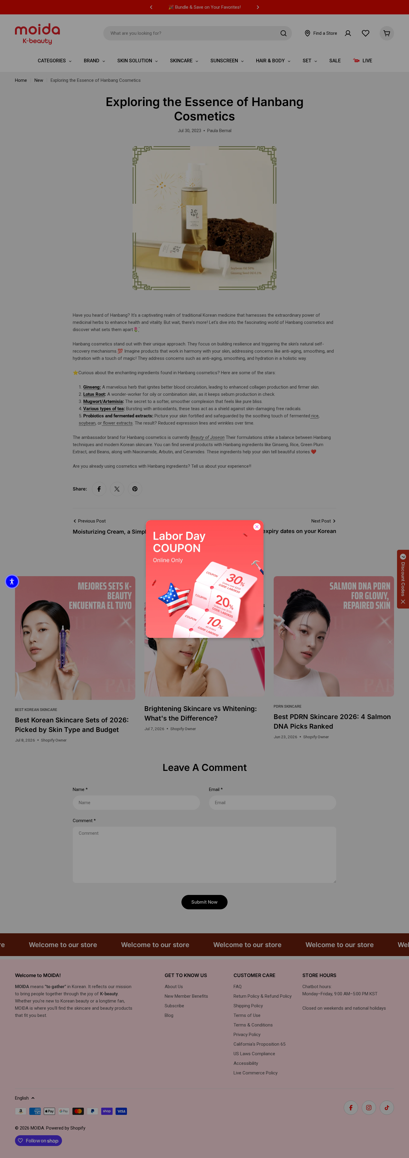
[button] (12, 581)
